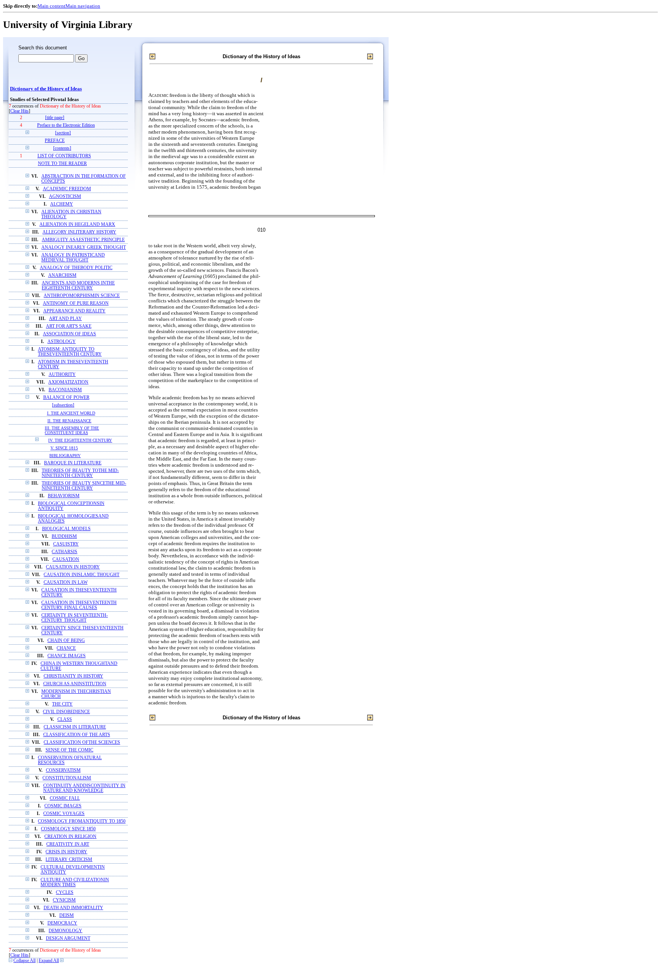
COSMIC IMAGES (62, 806)
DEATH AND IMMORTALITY (73, 907)
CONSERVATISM (63, 770)
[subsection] (63, 405)
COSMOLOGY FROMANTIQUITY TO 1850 (81, 821)
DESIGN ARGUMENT (68, 938)
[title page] (54, 117)
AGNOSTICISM (65, 196)
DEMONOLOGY (65, 930)
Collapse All (24, 960)
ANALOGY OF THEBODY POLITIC (76, 267)
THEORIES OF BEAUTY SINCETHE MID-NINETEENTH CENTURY (84, 486)
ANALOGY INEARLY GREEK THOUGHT (83, 247)
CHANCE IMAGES (66, 655)
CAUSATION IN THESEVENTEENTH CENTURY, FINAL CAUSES (79, 605)
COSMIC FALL (65, 798)
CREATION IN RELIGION (70, 836)
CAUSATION (65, 559)
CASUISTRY (66, 544)
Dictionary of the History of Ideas (46, 88)
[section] (63, 133)
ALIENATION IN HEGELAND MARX (77, 224)
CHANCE (66, 648)
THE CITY (62, 704)
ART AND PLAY (65, 318)
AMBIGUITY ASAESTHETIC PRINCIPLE (83, 239)
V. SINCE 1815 (64, 448)
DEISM (66, 915)
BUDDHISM (64, 536)
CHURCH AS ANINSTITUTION (74, 683)
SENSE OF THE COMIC (69, 750)
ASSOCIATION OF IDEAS (69, 334)
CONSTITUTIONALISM (66, 778)
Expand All (49, 960)
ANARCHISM (62, 275)
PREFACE (55, 140)
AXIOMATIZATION (68, 382)
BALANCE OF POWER (66, 397)
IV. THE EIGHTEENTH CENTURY (80, 440)
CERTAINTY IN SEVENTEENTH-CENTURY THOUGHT (74, 618)
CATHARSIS (64, 551)
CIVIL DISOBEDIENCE (66, 711)
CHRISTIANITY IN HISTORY (73, 676)
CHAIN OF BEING (66, 640)
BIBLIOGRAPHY (65, 455)
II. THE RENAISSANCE (69, 420)
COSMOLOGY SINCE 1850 (68, 829)
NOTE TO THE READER (62, 163)
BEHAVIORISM (64, 495)
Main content (51, 6)
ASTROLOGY (61, 341)
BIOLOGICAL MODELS (66, 528)
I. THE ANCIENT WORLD (71, 413)
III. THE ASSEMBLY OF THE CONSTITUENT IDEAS (72, 430)
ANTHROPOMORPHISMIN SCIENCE (82, 295)
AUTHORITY (62, 374)
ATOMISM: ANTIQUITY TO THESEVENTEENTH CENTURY (70, 352)
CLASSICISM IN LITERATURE (75, 727)
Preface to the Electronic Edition (66, 125)
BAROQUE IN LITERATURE (72, 463)
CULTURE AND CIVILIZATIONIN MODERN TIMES (75, 882)
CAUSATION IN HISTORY (73, 567)
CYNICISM (64, 900)
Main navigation (82, 6)
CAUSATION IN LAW (66, 582)
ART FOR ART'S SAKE (68, 326)
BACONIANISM (65, 389)
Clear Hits (19, 111)
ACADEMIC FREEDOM (67, 188)
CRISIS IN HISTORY (66, 851)
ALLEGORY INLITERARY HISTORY (79, 232)
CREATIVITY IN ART (67, 844)
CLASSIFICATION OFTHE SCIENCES (82, 742)
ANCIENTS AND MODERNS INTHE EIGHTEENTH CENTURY (78, 286)
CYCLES (64, 892)
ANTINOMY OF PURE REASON (76, 303)
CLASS (64, 719)
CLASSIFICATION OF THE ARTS (76, 734)
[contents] (62, 148)
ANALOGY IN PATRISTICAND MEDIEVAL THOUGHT (73, 258)
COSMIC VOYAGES (64, 813)
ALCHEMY (61, 204)
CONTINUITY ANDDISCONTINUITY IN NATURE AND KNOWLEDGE (84, 788)
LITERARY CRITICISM (69, 859)
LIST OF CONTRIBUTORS (64, 156)
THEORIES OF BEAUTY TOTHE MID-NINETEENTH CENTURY (80, 473)
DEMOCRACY (62, 923)
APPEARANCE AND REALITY (74, 311)
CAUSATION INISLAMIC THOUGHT (81, 574)
